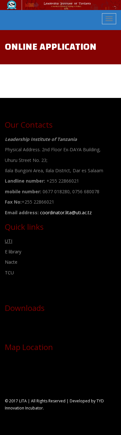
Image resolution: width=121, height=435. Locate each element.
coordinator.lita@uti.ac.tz (66, 212)
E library (13, 252)
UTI (8, 241)
